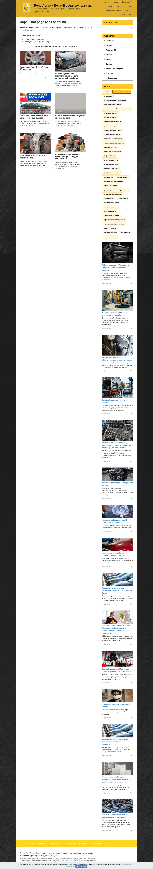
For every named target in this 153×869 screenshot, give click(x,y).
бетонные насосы (110, 113)
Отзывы (116, 2)
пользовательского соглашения (71, 861)
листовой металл (110, 147)
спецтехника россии (111, 202)
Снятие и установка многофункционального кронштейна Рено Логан (66, 75)
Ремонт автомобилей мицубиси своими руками (70, 116)
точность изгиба (110, 228)
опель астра (108, 177)
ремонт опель (123, 198)
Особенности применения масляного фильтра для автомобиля (67, 156)
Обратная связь (38, 843)
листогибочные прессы (112, 151)
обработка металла (111, 168)
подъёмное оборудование (113, 181)
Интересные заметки (122, 92)
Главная (25, 843)
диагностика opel (110, 126)
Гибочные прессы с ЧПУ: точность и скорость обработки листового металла (116, 267)
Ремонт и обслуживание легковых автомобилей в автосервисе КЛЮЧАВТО (115, 741)
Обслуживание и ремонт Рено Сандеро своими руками (34, 116)
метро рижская (109, 156)
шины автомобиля (110, 237)
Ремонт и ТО (127, 2)
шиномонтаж (126, 232)
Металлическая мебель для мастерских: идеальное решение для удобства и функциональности (116, 779)
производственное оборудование (116, 190)
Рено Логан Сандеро (113, 10)
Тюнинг (111, 6)
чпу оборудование (110, 232)
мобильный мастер (111, 164)
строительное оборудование (114, 220)
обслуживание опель (111, 173)
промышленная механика (113, 194)
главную (38, 42)
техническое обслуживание (114, 224)
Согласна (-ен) (81, 866)
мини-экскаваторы (111, 160)
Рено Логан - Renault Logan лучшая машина (67, 5)
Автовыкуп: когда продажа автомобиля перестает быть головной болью (117, 590)
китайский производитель (113, 139)
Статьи (129, 6)
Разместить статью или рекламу (92, 843)
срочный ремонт (110, 211)
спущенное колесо (110, 207)
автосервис (108, 109)
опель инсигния (122, 177)
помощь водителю (110, 185)
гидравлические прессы (113, 121)
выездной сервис (110, 117)
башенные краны (122, 109)
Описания (105, 2)
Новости (128, 10)
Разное (120, 6)
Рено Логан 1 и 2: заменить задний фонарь (32, 156)
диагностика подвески (112, 134)
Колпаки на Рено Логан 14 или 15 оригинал (34, 68)
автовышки (108, 96)
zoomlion (107, 92)
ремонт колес (109, 198)
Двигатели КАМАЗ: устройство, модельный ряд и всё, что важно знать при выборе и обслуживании (117, 445)
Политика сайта (55, 843)
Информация (127, 14)
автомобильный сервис (112, 104)
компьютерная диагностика (114, 143)
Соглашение (70, 843)
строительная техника (112, 215)
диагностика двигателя (112, 130)
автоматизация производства (115, 100)
